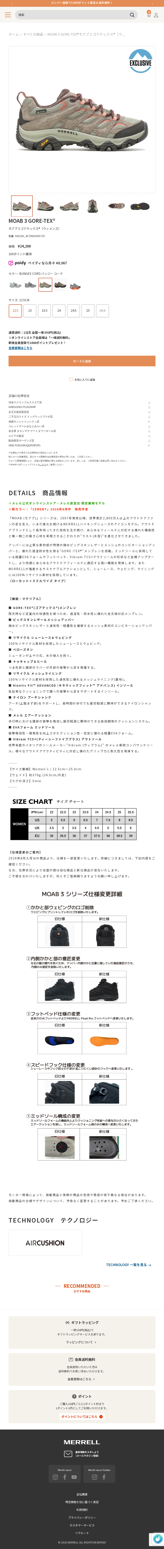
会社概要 (82, 1494)
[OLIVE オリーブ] (60, 285)
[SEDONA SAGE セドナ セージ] (15, 285)
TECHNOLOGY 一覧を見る (127, 1264)
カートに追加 (82, 361)
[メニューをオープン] (8, 14)
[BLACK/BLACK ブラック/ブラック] (30, 285)
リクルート (82, 1533)
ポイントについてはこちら (79, 1416)
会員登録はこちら (79, 1379)
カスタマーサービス (82, 1525)
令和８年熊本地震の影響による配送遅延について (82, 3)
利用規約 (82, 1510)
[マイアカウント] (156, 16)
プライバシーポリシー (82, 1518)
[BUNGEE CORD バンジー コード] (45, 285)
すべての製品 (33, 34)
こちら (43, 464)
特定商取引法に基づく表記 (82, 1502)
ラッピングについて (79, 1342)
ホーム (14, 34)
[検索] (132, 14)
